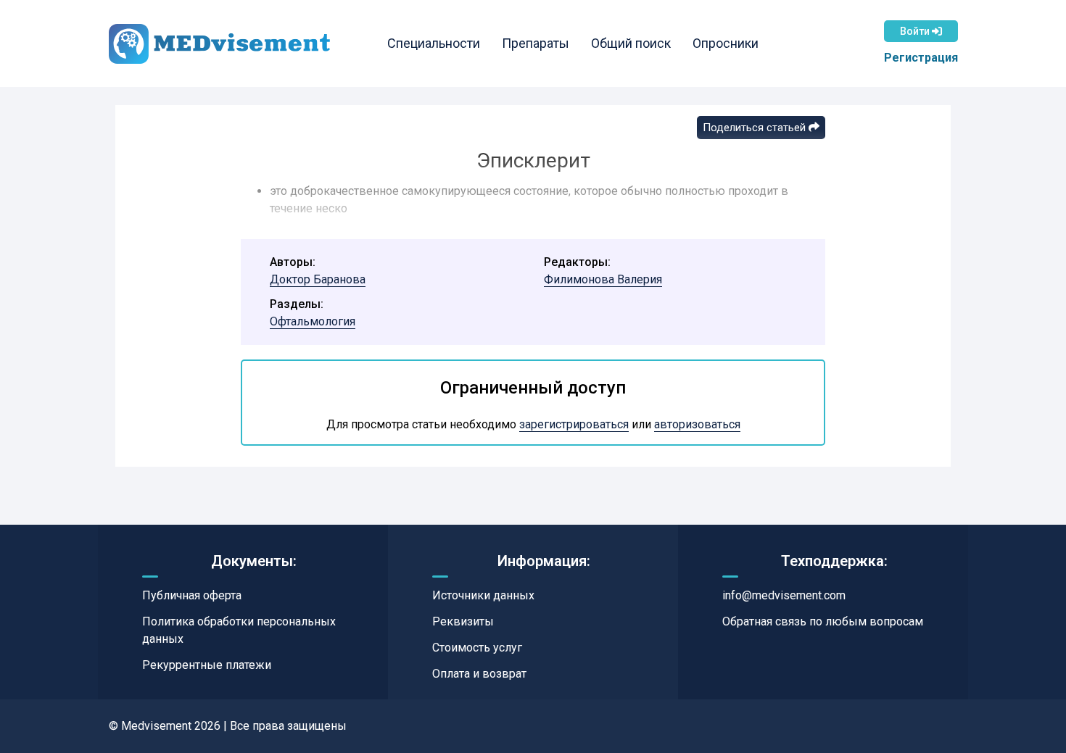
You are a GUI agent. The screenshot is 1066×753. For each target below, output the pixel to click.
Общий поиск (631, 43)
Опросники (726, 43)
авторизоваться (697, 424)
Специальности (433, 43)
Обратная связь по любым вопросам (822, 621)
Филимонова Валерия (603, 279)
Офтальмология (312, 321)
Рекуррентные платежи (206, 665)
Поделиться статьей (756, 127)
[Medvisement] (219, 44)
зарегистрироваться (574, 424)
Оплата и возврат (479, 674)
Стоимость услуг (477, 647)
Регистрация (921, 58)
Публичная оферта (191, 595)
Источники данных (483, 595)
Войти (916, 31)
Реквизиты (463, 621)
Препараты (535, 43)
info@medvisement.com (784, 595)
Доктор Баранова (317, 279)
